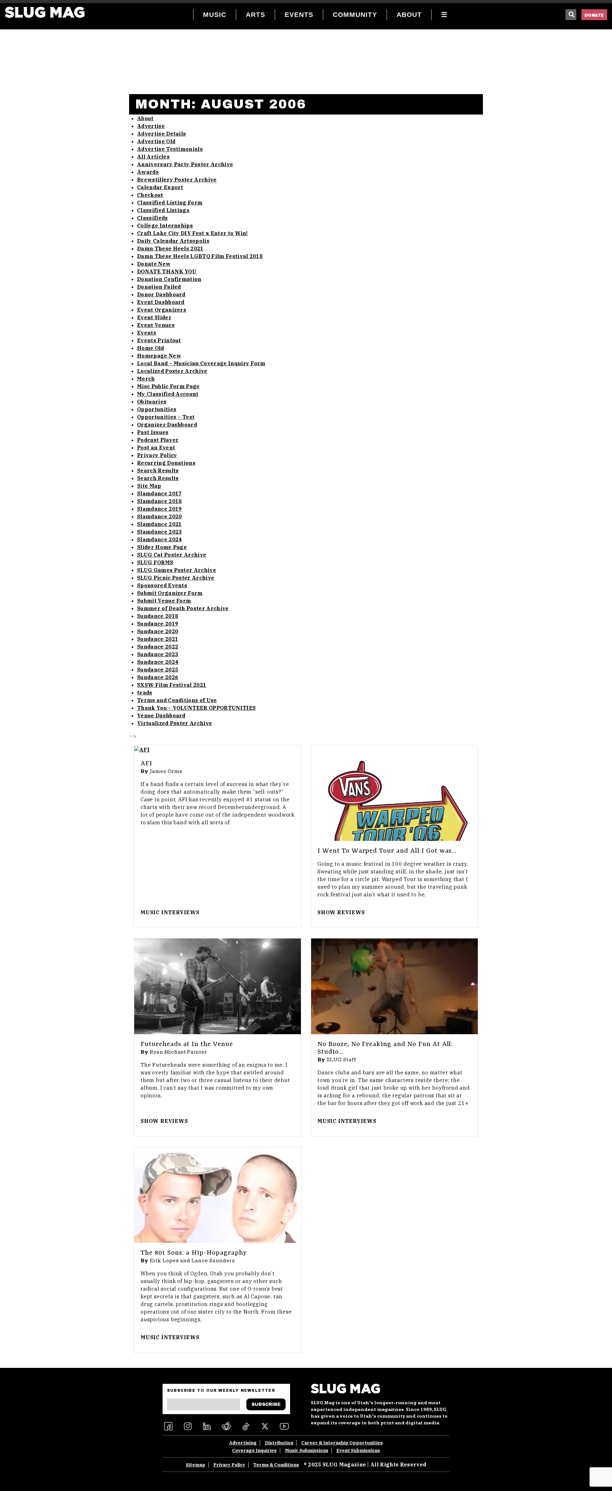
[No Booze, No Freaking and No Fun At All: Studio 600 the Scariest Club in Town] (394, 986)
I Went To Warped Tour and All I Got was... (386, 851)
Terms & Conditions (276, 1465)
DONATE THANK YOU (166, 271)
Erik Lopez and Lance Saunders (192, 1260)
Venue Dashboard (161, 715)
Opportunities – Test (165, 417)
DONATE (594, 15)
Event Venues (156, 325)
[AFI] (217, 749)
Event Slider (154, 317)
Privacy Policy (157, 455)
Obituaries (151, 401)
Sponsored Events (162, 585)
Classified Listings (163, 210)
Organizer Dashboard (167, 424)
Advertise (151, 126)
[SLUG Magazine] (44, 12)
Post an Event (156, 447)
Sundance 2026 (157, 677)
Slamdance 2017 (159, 493)
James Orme (166, 771)
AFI (146, 764)
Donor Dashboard (161, 294)
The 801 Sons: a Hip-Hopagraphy (194, 1253)
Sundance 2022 (157, 646)
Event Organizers (161, 310)
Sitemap (195, 1465)
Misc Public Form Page (168, 386)
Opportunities (156, 409)
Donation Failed (159, 287)
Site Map (149, 486)
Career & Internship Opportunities (342, 1443)
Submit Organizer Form (170, 593)
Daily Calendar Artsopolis (173, 241)
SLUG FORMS (155, 562)
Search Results (157, 470)
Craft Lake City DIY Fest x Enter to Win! (192, 233)
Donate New (154, 264)
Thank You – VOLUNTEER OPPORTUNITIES (196, 708)
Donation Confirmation (169, 279)
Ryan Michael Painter (178, 1052)
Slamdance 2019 (159, 509)
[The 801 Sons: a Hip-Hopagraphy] (217, 1195)
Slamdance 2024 (159, 539)
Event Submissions (358, 1450)
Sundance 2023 (157, 654)
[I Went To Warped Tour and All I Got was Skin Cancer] (394, 793)
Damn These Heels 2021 (170, 248)
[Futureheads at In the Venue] (217, 986)
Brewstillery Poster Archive (177, 179)
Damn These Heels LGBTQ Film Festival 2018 (200, 256)
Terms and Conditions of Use (177, 700)
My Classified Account (168, 394)
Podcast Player (157, 440)
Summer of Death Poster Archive (183, 608)
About (145, 118)
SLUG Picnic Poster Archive (175, 578)
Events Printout (159, 340)
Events (146, 333)
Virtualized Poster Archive (174, 723)
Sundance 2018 (157, 616)
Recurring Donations (166, 463)
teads (144, 692)
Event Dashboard (161, 302)
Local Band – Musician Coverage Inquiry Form (201, 363)
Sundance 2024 (157, 662)
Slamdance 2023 (159, 532)
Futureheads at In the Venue (187, 1044)
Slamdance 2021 (159, 524)
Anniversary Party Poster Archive (185, 164)
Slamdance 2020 (159, 516)
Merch (146, 378)
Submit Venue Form (164, 600)
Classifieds (152, 218)
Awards (148, 172)
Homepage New (159, 355)
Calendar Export (160, 187)
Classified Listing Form (169, 202)
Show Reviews (341, 912)
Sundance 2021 (157, 639)
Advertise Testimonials (170, 149)
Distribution (279, 1443)
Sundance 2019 (157, 623)
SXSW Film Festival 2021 (171, 685)
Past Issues (153, 432)
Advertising (243, 1443)
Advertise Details (161, 133)
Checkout (150, 195)
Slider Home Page (162, 547)
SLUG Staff (341, 1060)
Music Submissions (306, 1450)
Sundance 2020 (157, 631)
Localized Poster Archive (172, 371)
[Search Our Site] (570, 14)
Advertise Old (156, 141)
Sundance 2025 (157, 669)
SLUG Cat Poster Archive (171, 555)
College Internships (165, 225)
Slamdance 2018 (159, 501)
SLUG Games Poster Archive (176, 570)
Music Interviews (170, 912)
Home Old (150, 348)
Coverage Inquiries (254, 1450)
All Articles (153, 156)
